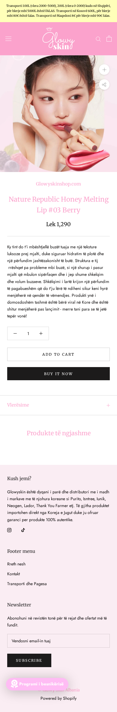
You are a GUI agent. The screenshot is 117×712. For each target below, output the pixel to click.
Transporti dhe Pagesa (27, 584)
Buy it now (58, 374)
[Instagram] (9, 530)
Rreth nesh (16, 564)
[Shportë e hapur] (109, 39)
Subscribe (29, 660)
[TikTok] (23, 530)
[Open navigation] (8, 38)
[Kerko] (98, 38)
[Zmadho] (104, 69)
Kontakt (13, 574)
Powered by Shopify (58, 698)
